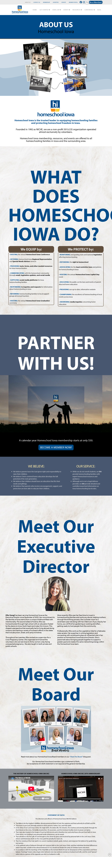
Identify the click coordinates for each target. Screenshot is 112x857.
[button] (87, 2)
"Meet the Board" (76, 756)
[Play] (60, 799)
